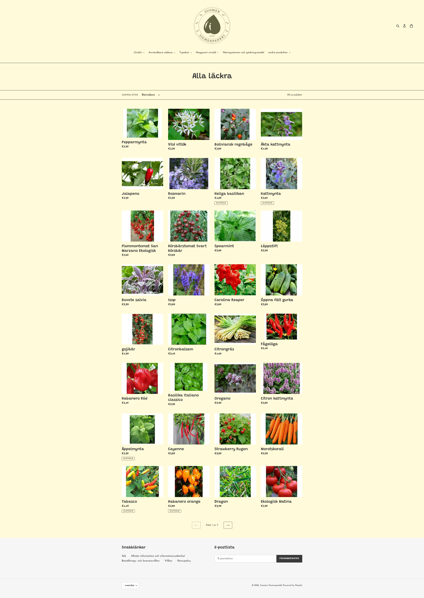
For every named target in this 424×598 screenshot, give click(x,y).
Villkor (168, 561)
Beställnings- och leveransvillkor (141, 561)
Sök (124, 556)
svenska (129, 585)
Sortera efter (130, 95)
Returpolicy (184, 561)
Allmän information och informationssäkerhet (158, 556)
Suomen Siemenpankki (271, 585)
